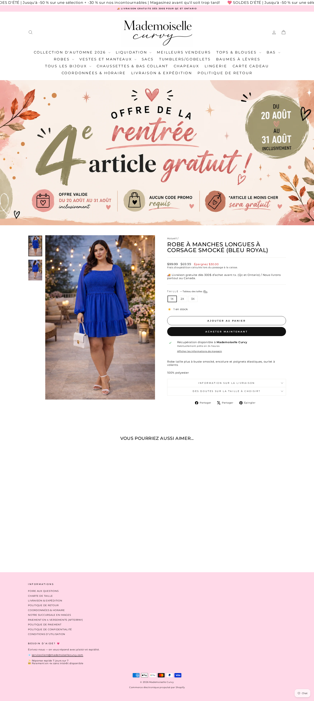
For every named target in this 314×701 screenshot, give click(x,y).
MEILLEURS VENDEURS (184, 52)
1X (172, 299)
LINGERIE (216, 66)
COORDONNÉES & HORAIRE (94, 73)
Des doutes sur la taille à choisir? (227, 391)
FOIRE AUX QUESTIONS (43, 591)
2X (182, 299)
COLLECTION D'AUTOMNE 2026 (71, 52)
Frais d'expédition (179, 267)
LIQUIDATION (132, 52)
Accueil (172, 238)
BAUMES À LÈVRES (238, 59)
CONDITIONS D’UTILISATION (46, 634)
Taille (185, 291)
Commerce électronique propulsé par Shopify (157, 687)
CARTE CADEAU (251, 66)
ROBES (62, 59)
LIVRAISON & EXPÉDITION (161, 73)
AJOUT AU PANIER (59, 537)
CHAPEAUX (186, 66)
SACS (148, 59)
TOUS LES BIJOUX (66, 66)
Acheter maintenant (226, 331)
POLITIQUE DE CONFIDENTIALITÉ (50, 629)
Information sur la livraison (226, 383)
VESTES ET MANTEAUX (106, 59)
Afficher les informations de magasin (199, 351)
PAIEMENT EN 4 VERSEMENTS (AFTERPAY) (55, 619)
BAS (272, 52)
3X (193, 299)
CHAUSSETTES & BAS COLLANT (132, 66)
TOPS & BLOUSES (237, 52)
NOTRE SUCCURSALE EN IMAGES (49, 615)
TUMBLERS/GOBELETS (185, 59)
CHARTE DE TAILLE (40, 596)
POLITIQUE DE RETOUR (225, 73)
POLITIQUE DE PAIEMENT (44, 624)
